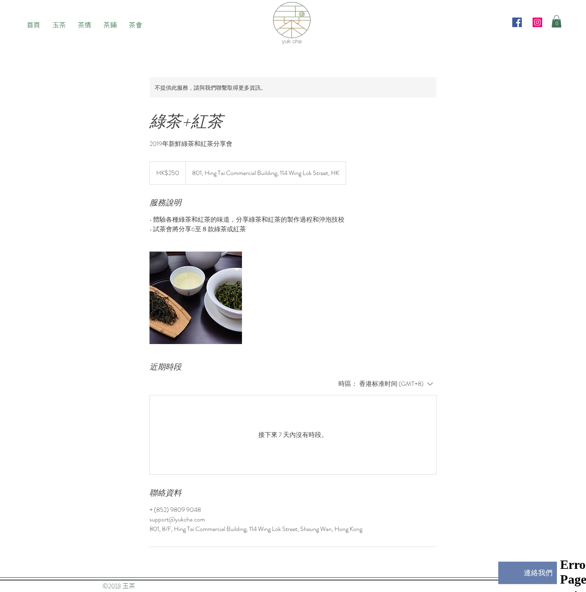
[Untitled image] (195, 298)
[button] (556, 21)
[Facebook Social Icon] (517, 22)
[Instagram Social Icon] (537, 22)
